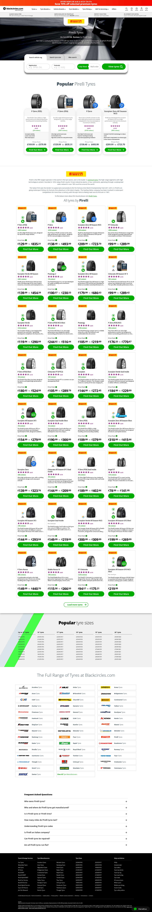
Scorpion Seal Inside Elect (58, 421)
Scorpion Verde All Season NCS (90, 521)
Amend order (118, 865)
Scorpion (81, 372)
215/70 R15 (21, 647)
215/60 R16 (98, 890)
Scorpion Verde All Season (28, 274)
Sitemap (77, 895)
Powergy (81, 323)
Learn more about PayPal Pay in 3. (37, 908)
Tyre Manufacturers (43, 858)
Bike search (73, 57)
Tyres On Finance (23, 888)
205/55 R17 (60, 659)
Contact (136, 10)
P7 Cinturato (113, 225)
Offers (114, 9)
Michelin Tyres (61, 862)
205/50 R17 (60, 654)
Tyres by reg (117, 872)
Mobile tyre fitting (119, 885)
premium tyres (93, 180)
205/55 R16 (40, 637)
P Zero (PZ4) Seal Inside (87, 469)
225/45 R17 (60, 637)
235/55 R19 (98, 642)
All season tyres (118, 880)
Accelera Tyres (41, 862)
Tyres (33, 9)
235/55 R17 (60, 647)
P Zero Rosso (23, 569)
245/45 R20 (118, 639)
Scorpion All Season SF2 (27, 521)
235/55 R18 (98, 865)
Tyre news (117, 877)
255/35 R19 (98, 639)
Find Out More (35, 150)
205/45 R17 (60, 649)
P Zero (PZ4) (22, 225)
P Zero (50, 225)
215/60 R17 (98, 875)
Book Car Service (23, 880)
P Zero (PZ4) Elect (24, 372)
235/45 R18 (79, 649)
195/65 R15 (21, 639)
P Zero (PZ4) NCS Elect (56, 323)
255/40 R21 (118, 652)
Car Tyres (21, 862)
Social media (117, 888)
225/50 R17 (60, 644)
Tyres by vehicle (118, 870)
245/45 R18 (79, 652)
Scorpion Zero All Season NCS (89, 225)
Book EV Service (22, 883)
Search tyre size (55, 57)
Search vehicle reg (35, 57)
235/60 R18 (79, 637)
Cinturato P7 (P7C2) (55, 372)
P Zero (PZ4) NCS (114, 323)
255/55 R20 (118, 659)
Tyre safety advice (119, 890)
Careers (91, 895)
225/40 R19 (98, 659)
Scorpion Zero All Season (88, 274)
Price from (21, 240)
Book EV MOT (22, 875)
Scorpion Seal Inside (56, 521)
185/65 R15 (21, 642)
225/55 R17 (60, 639)
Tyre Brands (44, 9)
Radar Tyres (60, 870)
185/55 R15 (21, 657)
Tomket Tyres (60, 877)
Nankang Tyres (61, 865)
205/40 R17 (60, 652)
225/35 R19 (98, 647)
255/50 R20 (118, 642)
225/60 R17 (60, 642)
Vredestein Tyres (61, 885)
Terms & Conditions (36, 895)
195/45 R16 (40, 657)
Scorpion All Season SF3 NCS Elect (119, 570)
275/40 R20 (118, 657)
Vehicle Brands (59, 9)
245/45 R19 (98, 657)
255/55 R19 (98, 637)
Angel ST (111, 469)
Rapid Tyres (60, 872)
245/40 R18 (79, 642)
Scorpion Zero (23, 469)
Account (141, 10)
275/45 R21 (118, 649)
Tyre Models (73, 9)
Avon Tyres (40, 865)
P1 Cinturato (83, 569)
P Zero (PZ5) (82, 421)
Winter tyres (117, 883)
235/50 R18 (79, 644)
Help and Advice (119, 858)
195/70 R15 (21, 654)
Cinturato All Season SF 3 (118, 274)
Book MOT (21, 872)
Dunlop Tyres (41, 875)
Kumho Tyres (41, 890)
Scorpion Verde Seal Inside (118, 372)
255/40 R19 (98, 652)
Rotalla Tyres (60, 875)
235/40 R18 (79, 659)
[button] (126, 9)
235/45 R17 (98, 888)
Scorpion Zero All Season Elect (120, 421)
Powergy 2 (52, 274)
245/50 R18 (79, 654)
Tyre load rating (118, 875)
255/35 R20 (118, 644)
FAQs (115, 862)
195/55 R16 (40, 642)
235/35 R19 (98, 644)
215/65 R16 (40, 639)
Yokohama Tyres (61, 888)
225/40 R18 (79, 639)
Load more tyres (75, 604)
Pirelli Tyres (93, 196)
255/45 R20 (118, 637)
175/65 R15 (21, 637)
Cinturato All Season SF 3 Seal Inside (59, 470)
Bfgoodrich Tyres (42, 867)
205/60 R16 (40, 647)
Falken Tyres (41, 880)
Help (132, 10)
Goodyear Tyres (42, 883)
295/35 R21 (118, 654)
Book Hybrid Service (24, 885)
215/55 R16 (40, 659)
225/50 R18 (79, 657)
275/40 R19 (98, 649)
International (84, 895)
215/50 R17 (98, 885)
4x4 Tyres (21, 867)
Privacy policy (54, 895)
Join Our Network (23, 890)
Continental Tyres (42, 872)
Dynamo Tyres (41, 877)
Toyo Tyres (60, 880)
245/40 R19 (98, 654)
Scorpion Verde (24, 323)
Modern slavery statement (66, 895)
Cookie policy (46, 895)
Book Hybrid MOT (23, 877)
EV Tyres (20, 870)
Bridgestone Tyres (42, 870)
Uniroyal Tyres (61, 883)
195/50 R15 (21, 644)
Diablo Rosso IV (54, 569)
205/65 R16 (40, 644)
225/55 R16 (40, 652)
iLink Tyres (40, 888)
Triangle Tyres (61, 890)
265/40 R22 (118, 647)
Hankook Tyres (41, 885)
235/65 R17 (60, 657)
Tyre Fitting (87, 9)
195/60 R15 (21, 649)
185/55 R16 (40, 654)
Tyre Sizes (79, 858)
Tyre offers (117, 867)
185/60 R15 (21, 659)
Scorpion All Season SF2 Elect (119, 521)
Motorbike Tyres (23, 865)
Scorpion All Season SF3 (27, 421)
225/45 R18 (79, 647)
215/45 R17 (98, 870)
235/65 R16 (40, 649)
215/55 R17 (79, 870)
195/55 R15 (21, 652)
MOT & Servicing (101, 9)
